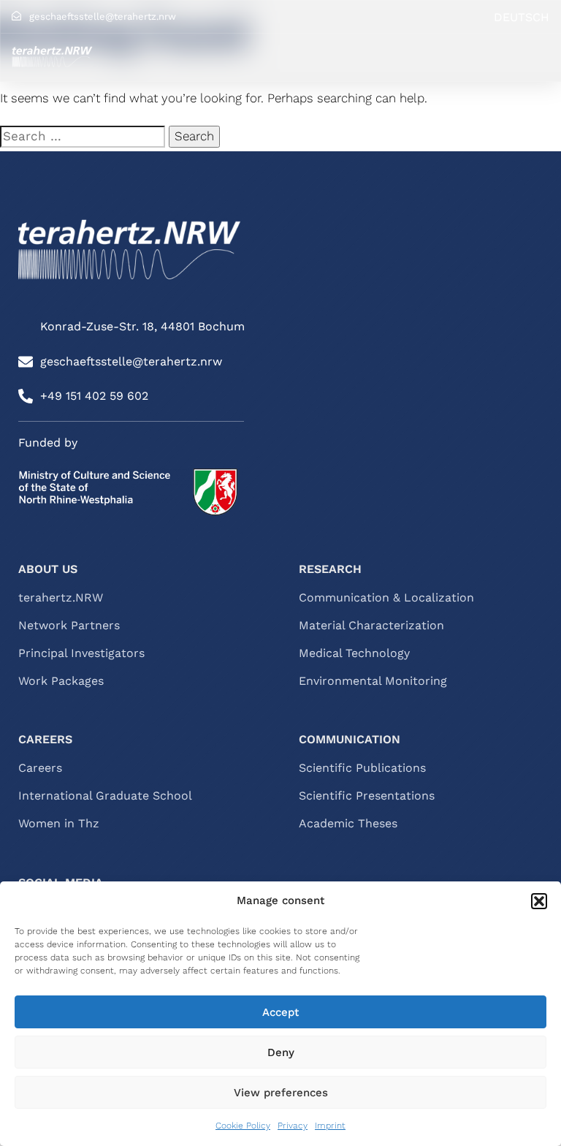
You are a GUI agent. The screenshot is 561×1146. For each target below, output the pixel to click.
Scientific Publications (362, 768)
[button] (539, 901)
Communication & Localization (386, 598)
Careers (40, 768)
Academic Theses (348, 824)
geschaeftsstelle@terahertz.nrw (102, 16)
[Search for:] (82, 137)
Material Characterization (371, 625)
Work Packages (61, 681)
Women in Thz (58, 824)
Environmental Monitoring (373, 681)
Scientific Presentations (367, 796)
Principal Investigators (81, 653)
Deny (280, 1052)
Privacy (293, 1125)
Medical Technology (354, 653)
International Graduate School (105, 796)
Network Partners (69, 625)
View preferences (281, 1092)
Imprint (330, 1125)
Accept (280, 1012)
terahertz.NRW (60, 598)
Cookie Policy (242, 1125)
